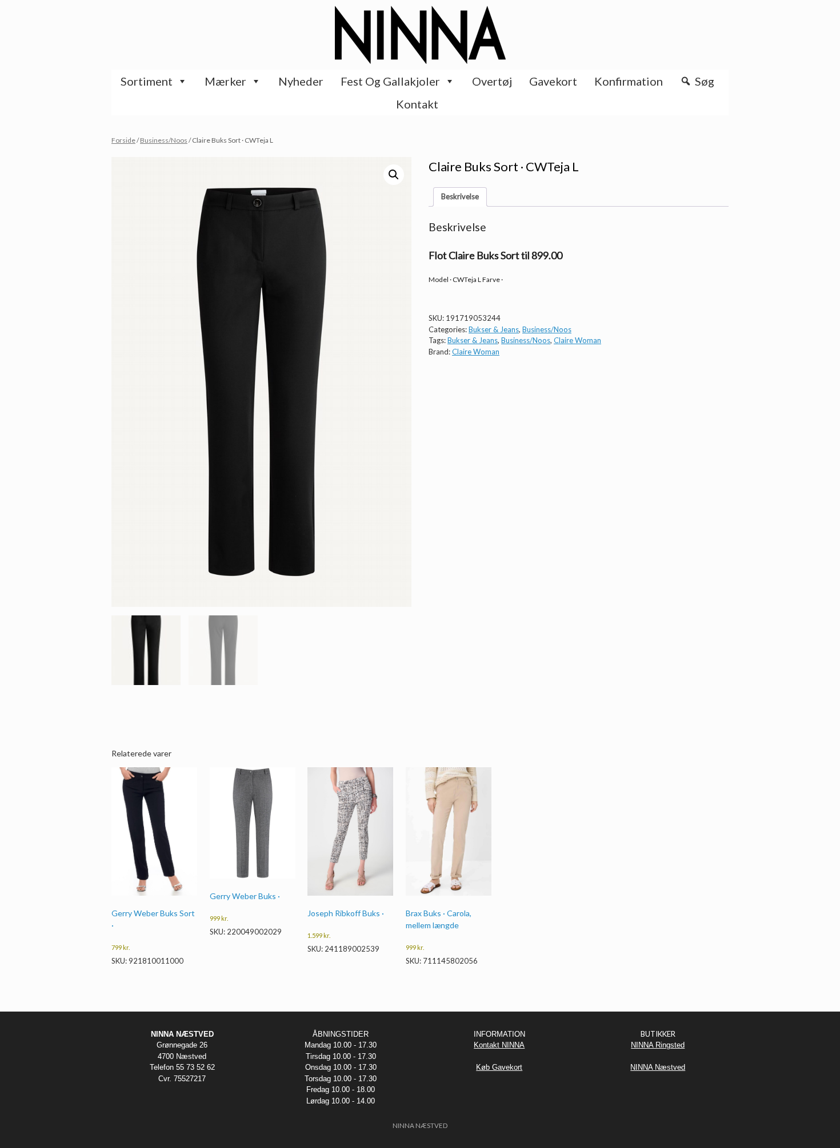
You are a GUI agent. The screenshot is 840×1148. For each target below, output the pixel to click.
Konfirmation (628, 81)
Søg (704, 81)
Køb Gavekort (499, 1067)
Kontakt (417, 104)
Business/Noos (163, 140)
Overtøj (492, 81)
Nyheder (300, 81)
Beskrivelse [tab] (460, 196)
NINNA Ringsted (658, 1045)
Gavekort (553, 81)
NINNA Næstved (657, 1067)
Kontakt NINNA (499, 1045)
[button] (393, 174)
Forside (123, 140)
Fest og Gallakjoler (390, 81)
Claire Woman (577, 340)
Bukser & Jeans (494, 329)
